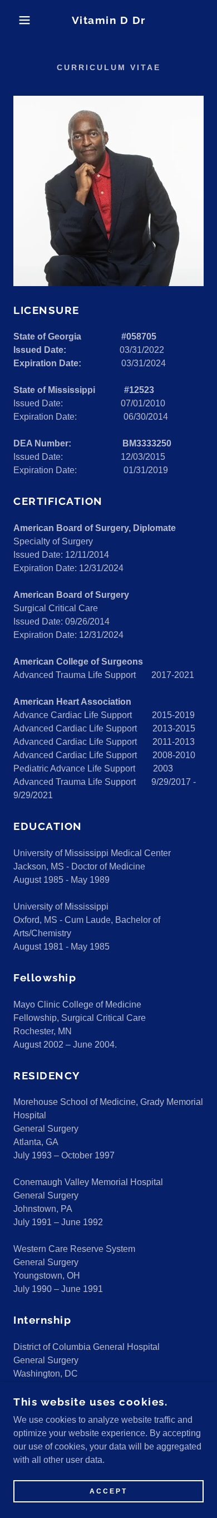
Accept (108, 1491)
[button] (17, 20)
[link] (109, 20)
